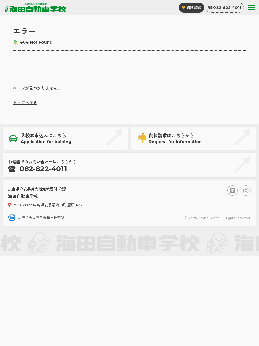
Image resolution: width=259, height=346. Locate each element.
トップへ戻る (25, 102)
